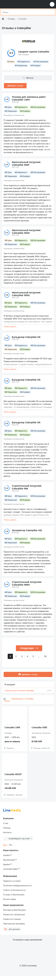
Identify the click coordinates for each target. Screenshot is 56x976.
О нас (5, 823)
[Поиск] (52, 12)
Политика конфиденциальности (17, 885)
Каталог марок (9, 899)
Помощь (7, 828)
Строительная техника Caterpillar (28, 690)
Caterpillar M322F (13, 774)
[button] (52, 4)
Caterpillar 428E (39, 727)
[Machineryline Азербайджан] (18, 4)
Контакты (7, 832)
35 (45, 656)
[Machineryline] (3, 18)
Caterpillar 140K (12, 727)
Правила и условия (11, 881)
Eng (5, 845)
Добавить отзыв (29, 674)
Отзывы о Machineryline (13, 894)
